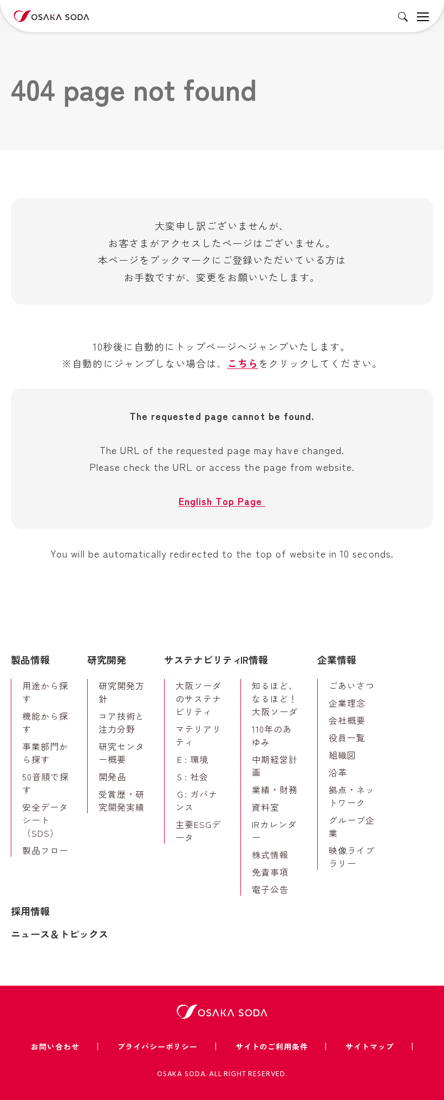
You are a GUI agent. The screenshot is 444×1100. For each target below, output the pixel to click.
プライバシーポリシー (157, 1046)
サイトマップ (369, 1046)
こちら (242, 363)
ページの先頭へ (419, 639)
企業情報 (336, 659)
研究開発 (106, 659)
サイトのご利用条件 (272, 1046)
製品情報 (30, 659)
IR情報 (254, 659)
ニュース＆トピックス (59, 934)
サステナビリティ (203, 659)
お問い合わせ (55, 1046)
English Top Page (222, 501)
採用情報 (30, 911)
